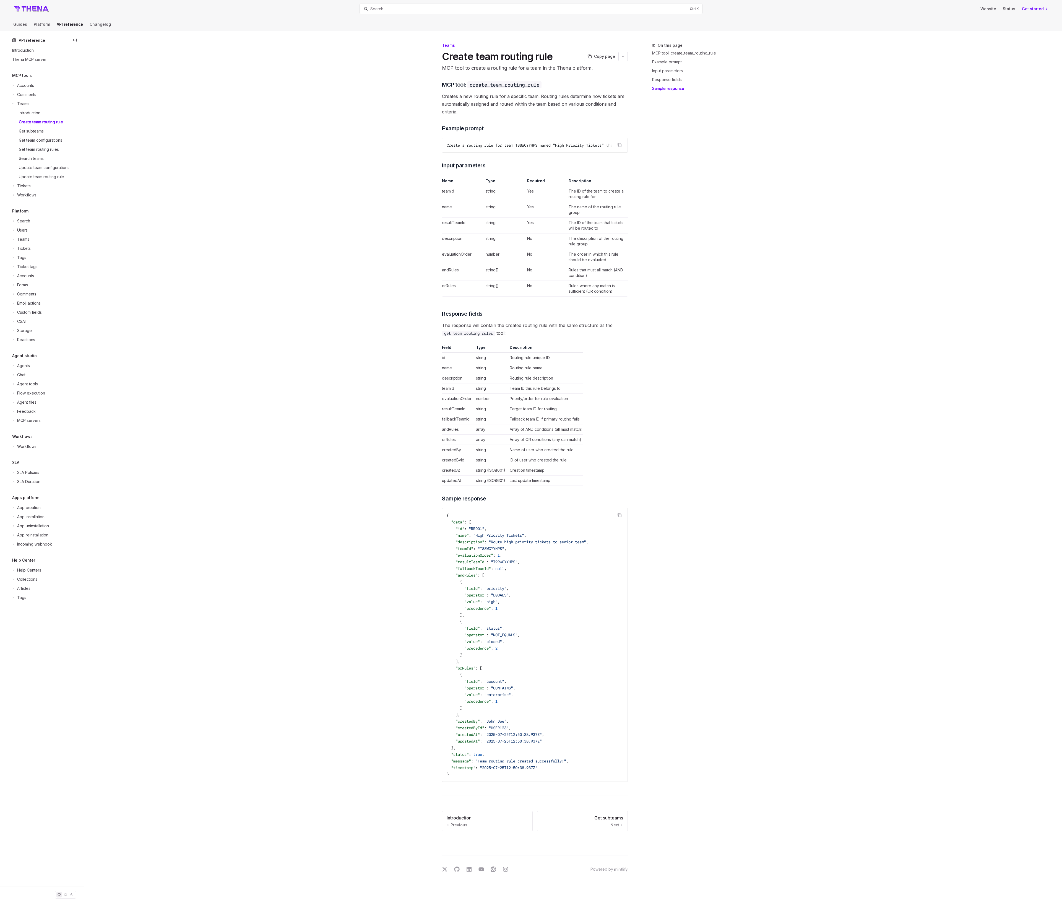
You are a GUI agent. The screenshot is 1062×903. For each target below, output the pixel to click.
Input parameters (667, 70)
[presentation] (535, 145)
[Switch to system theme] (59, 894)
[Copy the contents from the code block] (619, 145)
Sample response (668, 88)
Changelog (100, 24)
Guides (20, 24)
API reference (70, 24)
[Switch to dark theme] (72, 894)
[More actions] (623, 56)
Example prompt (667, 61)
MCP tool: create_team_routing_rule (684, 53)
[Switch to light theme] (65, 894)
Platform (42, 24)
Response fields (667, 79)
